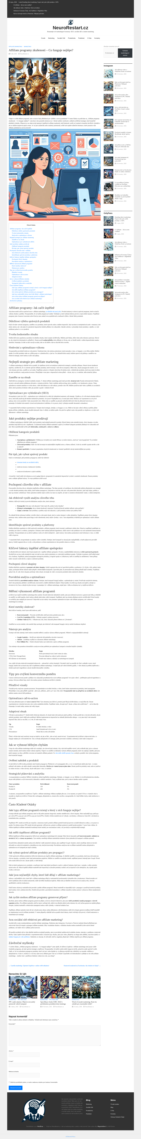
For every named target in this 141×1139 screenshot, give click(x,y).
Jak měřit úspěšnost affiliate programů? (23, 290)
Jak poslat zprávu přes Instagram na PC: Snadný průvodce (122, 96)
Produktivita (71, 38)
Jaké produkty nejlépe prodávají (19, 244)
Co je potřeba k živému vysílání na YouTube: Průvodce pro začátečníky (122, 184)
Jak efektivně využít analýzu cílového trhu (24, 252)
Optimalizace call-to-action (20, 274)
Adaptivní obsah (17, 277)
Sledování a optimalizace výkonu (22, 235)
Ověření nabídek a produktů (20, 281)
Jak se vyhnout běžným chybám (19, 279)
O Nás (89, 38)
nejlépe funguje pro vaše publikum (19, 937)
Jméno (11, 1051)
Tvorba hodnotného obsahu (20, 233)
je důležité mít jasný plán (53, 311)
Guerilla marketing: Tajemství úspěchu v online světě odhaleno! (29, 965)
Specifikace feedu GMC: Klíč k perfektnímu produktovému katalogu (53, 1003)
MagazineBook (102, 1126)
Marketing (51, 38)
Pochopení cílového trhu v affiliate (20, 250)
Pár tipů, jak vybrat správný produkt (23, 248)
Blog (112, 1107)
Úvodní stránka (115, 1104)
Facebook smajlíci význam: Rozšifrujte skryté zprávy (123, 133)
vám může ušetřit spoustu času (64, 753)
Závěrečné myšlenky (16, 301)
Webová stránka (14, 1071)
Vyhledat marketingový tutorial (125, 53)
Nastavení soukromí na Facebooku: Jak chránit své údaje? (82, 965)
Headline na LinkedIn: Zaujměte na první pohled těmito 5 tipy (122, 196)
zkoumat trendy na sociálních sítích (27, 462)
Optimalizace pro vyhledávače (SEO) (23, 242)
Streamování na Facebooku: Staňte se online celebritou (123, 170)
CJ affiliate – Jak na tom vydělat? (23, 5)
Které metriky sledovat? (19, 266)
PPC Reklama (22, 999)
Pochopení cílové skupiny (19, 259)
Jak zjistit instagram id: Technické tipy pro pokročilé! (122, 159)
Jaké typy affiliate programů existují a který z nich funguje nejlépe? (32, 287)
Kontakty (97, 38)
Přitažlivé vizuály (17, 272)
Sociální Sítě (61, 38)
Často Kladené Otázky (16, 285)
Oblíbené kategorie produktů (20, 246)
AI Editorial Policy (70, 1136)
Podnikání (81, 38)
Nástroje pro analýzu (18, 268)
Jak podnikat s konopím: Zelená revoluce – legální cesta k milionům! (122, 281)
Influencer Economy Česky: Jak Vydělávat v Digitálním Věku (30, 10)
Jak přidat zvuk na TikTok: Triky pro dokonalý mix (123, 145)
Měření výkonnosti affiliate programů (21, 263)
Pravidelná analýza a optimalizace (22, 261)
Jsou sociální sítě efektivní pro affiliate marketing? (27, 298)
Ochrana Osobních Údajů (117, 1117)
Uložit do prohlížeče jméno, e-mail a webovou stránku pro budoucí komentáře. (34, 1082)
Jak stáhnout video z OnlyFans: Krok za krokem (27, 8)
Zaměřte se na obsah (18, 239)
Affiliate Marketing (15, 46)
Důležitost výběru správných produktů (23, 231)
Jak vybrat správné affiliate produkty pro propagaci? (27, 292)
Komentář (12, 1024)
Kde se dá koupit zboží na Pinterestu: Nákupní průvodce (29, 13)
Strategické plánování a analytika (22, 283)
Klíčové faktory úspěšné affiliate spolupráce (23, 257)
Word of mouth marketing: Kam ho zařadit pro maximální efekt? (84, 1003)
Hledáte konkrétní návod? (111, 46)
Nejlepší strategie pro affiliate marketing (22, 237)
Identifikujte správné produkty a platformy (24, 255)
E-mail (11, 1061)
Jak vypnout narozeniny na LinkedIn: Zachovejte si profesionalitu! (123, 121)
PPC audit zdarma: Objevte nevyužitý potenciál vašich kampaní (22, 1003)
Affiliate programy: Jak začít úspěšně (21, 228)
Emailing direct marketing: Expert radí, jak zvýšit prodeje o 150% (40, 2)
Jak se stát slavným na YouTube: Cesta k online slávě (122, 108)
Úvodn (43, 38)
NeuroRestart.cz (70, 27)
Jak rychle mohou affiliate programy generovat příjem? (28, 296)
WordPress (40, 1126)
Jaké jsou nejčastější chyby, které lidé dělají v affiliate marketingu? (32, 294)
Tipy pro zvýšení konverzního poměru (21, 270)
